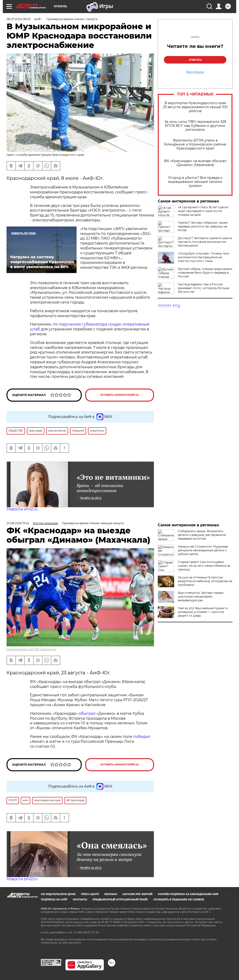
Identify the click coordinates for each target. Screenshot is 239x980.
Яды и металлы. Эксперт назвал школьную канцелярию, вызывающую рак (201, 596)
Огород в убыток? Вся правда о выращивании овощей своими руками (195, 182)
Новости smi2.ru (22, 509)
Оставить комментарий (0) (119, 394)
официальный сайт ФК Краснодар (31, 649)
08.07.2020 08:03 (19, 19)
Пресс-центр (90, 894)
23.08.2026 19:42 (18, 523)
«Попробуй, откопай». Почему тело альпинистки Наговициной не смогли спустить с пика (203, 257)
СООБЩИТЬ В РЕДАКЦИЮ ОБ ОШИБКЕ (178, 899)
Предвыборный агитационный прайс (120, 899)
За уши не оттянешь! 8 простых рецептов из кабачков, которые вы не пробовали (205, 581)
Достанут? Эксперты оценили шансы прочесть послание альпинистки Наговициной (205, 241)
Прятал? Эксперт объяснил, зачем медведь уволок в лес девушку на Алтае (203, 226)
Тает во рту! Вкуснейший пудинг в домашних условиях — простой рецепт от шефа (203, 611)
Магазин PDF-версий (137, 894)
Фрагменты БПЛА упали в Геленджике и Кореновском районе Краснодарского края (195, 144)
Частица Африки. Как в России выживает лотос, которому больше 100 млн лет (203, 288)
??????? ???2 (169, 306)
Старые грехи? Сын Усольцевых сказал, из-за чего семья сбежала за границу (204, 565)
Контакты (80, 899)
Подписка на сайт (54, 899)
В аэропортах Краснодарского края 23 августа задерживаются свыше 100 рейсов (195, 107)
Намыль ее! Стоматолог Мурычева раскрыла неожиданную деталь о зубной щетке (203, 550)
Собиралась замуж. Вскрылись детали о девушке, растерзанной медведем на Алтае (202, 534)
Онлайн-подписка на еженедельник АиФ (188, 894)
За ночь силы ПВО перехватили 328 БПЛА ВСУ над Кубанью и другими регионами (195, 126)
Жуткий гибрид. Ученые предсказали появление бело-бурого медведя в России (205, 272)
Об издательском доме (58, 894)
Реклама (110, 894)
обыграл (86, 713)
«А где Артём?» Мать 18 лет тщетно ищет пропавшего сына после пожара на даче (203, 210)
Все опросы (195, 72)
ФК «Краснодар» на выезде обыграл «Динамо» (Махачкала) (195, 163)
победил (141, 736)
